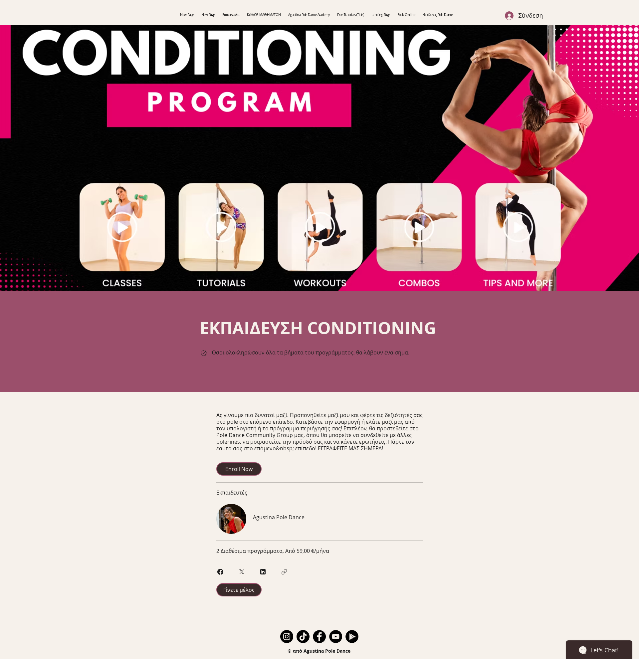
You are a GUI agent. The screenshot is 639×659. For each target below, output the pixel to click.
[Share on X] (242, 572)
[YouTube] (335, 636)
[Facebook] (319, 636)
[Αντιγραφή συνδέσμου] (284, 572)
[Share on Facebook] (220, 572)
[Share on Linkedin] (263, 572)
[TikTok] (303, 636)
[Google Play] (351, 636)
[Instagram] (286, 636)
